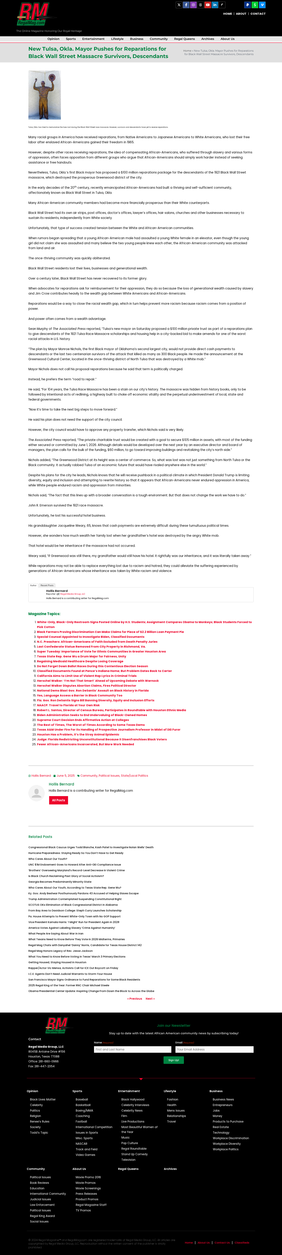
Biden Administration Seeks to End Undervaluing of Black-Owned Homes (92, 715)
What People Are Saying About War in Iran (55, 933)
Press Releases (86, 1194)
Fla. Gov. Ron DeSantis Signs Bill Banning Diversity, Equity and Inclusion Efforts (95, 700)
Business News (223, 1099)
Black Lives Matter (43, 1099)
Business (136, 39)
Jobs (216, 1111)
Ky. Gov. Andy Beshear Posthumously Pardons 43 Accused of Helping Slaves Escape (83, 893)
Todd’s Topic (39, 1133)
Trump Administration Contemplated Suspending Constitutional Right (75, 899)
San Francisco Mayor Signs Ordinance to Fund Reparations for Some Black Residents (84, 980)
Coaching (83, 1116)
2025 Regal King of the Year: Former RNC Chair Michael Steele (68, 985)
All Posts (58, 800)
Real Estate (221, 1127)
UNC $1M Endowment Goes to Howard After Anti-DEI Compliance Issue (74, 865)
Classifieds (242, 1243)
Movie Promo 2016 (88, 1177)
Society (35, 1127)
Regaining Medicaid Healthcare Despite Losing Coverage (80, 661)
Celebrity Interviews (135, 1105)
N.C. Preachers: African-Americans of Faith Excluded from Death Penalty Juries (97, 642)
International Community (48, 1194)
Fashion (172, 1099)
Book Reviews (39, 1183)
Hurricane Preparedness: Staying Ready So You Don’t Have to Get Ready (75, 853)
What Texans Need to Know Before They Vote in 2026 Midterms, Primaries (76, 939)
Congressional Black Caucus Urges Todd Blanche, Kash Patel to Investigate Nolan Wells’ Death (91, 847)
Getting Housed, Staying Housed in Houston (57, 962)
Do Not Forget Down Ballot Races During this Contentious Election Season (92, 666)
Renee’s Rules (39, 1121)
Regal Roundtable (134, 1149)
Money (217, 1116)
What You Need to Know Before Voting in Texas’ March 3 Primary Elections (76, 956)
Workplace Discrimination (231, 1138)
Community (159, 39)
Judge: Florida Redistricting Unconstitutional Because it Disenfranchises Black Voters (102, 739)
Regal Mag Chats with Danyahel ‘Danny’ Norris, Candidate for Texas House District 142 (85, 945)
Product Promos (87, 1199)
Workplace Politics (226, 1149)
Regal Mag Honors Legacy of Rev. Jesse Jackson (60, 951)
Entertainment (93, 39)
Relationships (176, 1116)
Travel (171, 1121)
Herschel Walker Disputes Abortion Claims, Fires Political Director (86, 686)
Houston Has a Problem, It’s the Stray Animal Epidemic (78, 734)
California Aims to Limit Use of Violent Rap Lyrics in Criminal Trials (87, 676)
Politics (35, 1111)
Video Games (85, 1155)
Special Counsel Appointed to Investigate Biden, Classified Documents (90, 637)
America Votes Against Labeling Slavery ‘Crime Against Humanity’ (71, 928)
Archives (207, 39)
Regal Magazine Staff (91, 1205)
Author (33, 585)
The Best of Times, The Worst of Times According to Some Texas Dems (91, 725)
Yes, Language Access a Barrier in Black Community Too (79, 695)
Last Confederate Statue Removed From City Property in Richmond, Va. (91, 647)
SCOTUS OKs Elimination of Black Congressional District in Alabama (73, 905)
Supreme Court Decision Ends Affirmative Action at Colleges (83, 720)
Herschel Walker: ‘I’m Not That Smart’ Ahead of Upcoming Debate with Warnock (98, 681)
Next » (150, 999)
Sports (71, 39)
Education (37, 1188)
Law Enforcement (42, 1205)
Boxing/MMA (84, 1111)
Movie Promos (86, 1183)
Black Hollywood (132, 1099)
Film (124, 1116)
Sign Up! (173, 1060)
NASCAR (81, 1144)
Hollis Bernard (57, 591)
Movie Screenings (88, 1188)
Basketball (83, 1105)
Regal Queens (184, 39)
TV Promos (83, 1210)
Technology (221, 1133)
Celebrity (36, 1105)
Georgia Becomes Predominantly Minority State (59, 882)
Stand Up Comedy (134, 1154)
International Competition (94, 1127)
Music (125, 1137)
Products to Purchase (228, 1121)
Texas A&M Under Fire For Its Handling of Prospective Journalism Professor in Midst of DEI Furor (108, 730)
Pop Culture (129, 1143)
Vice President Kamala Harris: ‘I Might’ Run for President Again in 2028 (73, 922)
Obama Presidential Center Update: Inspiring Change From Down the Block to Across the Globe (91, 991)
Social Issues (39, 1221)
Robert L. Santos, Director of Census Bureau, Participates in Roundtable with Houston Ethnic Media (111, 710)
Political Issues (109, 776)
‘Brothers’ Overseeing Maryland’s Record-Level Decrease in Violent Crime (76, 870)
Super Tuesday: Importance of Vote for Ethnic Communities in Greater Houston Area (101, 651)
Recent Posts (47, 585)
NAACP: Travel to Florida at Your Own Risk (68, 705)
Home (187, 50)
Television (128, 1160)
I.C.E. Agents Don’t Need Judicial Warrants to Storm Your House (70, 974)
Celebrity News (132, 1111)
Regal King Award (42, 1216)
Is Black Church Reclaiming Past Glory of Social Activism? (66, 876)
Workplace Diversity (227, 1144)
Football (81, 1121)
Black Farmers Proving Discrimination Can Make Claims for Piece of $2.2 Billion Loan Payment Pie (110, 632)
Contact (34, 1039)
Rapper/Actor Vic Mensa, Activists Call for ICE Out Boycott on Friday (73, 968)
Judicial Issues (40, 1199)
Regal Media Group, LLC (72, 593)
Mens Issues (176, 1111)
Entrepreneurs (223, 1105)
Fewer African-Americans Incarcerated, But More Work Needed (85, 744)
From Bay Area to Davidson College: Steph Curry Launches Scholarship (75, 910)
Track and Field (86, 1149)
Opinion (53, 39)
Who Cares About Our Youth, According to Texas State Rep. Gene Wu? (74, 888)
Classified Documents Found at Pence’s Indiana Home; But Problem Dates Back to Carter (104, 671)
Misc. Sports (84, 1138)
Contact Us (222, 1243)
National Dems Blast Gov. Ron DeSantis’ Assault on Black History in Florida (93, 691)
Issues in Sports (87, 1133)
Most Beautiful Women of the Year (139, 1129)
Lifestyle (117, 39)
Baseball (82, 1099)
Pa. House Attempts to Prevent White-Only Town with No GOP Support (74, 916)
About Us (228, 39)
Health (171, 1105)
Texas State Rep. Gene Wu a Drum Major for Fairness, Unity (81, 656)
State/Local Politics (134, 776)
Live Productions (132, 1121)
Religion (35, 1116)
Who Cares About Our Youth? (47, 859)
